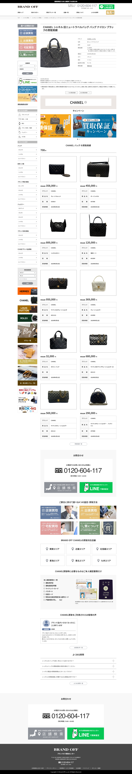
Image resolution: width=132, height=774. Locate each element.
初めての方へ (34, 12)
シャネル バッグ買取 (36, 18)
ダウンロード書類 (96, 768)
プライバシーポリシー (51, 768)
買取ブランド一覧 (51, 12)
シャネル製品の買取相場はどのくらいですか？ (57, 671)
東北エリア (80, 560)
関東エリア (54, 548)
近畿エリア (80, 548)
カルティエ (21, 208)
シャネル (20, 154)
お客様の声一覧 (78, 647)
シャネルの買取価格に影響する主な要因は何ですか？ (59, 677)
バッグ (20, 146)
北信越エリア (106, 548)
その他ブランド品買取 (24, 249)
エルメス (20, 150)
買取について (79, 12)
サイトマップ (86, 768)
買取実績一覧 (78, 444)
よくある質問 (94, 12)
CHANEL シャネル (91, 39)
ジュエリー (21, 204)
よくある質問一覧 (78, 683)
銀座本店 (89, 66)
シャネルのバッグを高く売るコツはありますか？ (58, 661)
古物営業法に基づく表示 (38, 768)
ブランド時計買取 (23, 182)
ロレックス (21, 186)
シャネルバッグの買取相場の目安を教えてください (58, 666)
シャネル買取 (26, 18)
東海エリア (54, 560)
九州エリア (106, 560)
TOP (19, 18)
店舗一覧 (66, 12)
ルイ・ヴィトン (21, 158)
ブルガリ (20, 213)
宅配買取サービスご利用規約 (66, 768)
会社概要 (78, 768)
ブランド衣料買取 (23, 231)
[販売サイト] (110, 12)
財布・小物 (21, 164)
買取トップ (20, 12)
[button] (77, 139)
